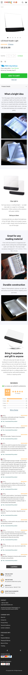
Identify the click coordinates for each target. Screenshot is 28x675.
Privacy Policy (4, 622)
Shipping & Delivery (5, 640)
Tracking (3, 646)
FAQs (2, 635)
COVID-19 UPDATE (5, 628)
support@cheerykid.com (7, 604)
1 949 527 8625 (4, 603)
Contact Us (3, 620)
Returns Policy (4, 643)
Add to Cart (14, 75)
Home (2, 7)
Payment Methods (5, 638)
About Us (3, 617)
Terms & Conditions (5, 625)
